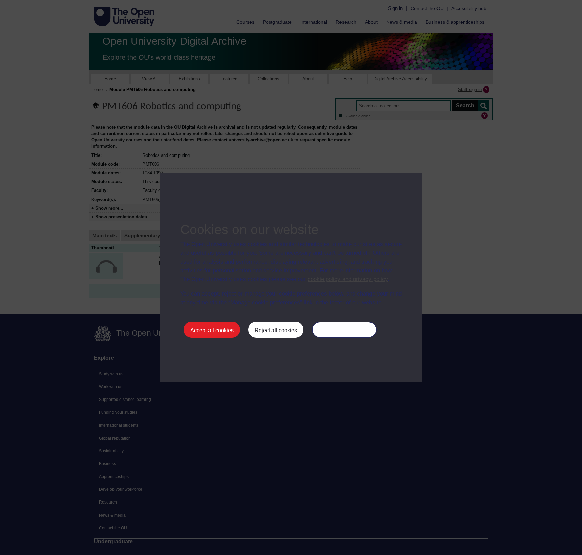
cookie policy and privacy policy (348, 279)
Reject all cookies (276, 330)
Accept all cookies (212, 330)
